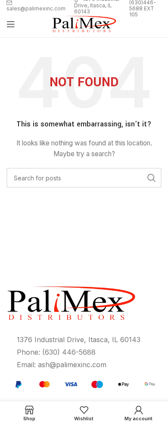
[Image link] (84, 383)
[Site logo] (84, 23)
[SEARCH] (152, 178)
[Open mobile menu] (10, 24)
